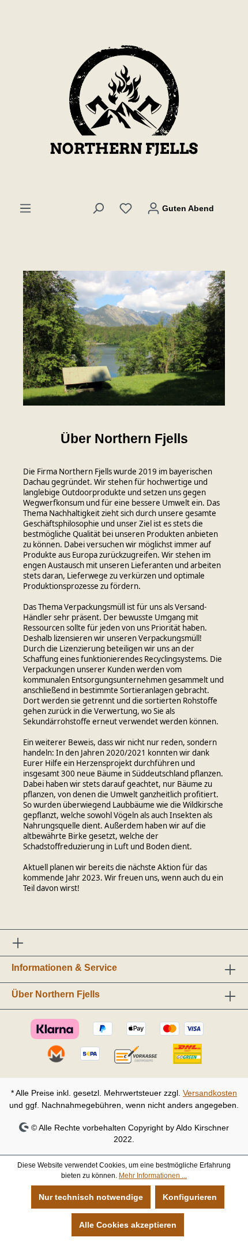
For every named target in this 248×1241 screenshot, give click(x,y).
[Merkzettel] (126, 208)
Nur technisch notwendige (91, 1197)
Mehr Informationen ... (153, 1176)
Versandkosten (210, 1093)
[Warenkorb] (228, 203)
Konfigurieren (190, 1197)
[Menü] (25, 208)
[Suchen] (98, 208)
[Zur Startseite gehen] (124, 100)
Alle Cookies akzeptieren (127, 1224)
